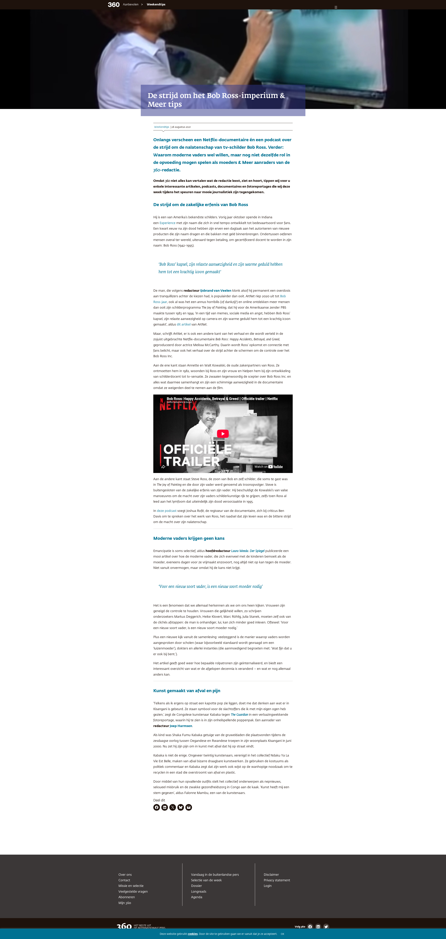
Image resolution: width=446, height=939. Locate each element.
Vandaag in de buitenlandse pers (215, 874)
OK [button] (282, 934)
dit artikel (184, 324)
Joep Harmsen (180, 726)
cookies (193, 934)
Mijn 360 (124, 903)
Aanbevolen (131, 4)
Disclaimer (271, 874)
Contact (124, 880)
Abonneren (126, 897)
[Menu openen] (336, 7)
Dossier (196, 886)
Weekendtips (156, 4)
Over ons (125, 874)
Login (268, 886)
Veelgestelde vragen (133, 891)
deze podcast (166, 511)
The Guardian (239, 714)
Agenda (196, 897)
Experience (167, 223)
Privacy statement (277, 880)
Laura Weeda (239, 551)
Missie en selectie (131, 886)
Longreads (198, 891)
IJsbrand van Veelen (215, 290)
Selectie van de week (206, 880)
